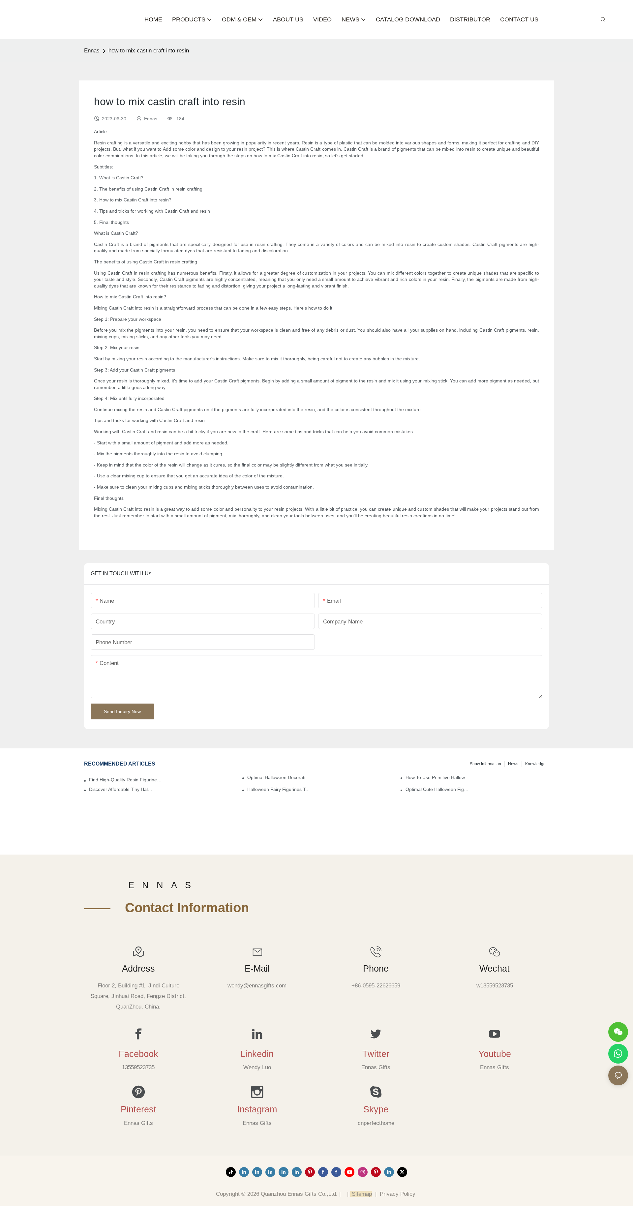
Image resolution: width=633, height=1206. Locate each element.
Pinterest (138, 1109)
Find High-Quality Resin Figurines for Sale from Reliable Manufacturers (126, 779)
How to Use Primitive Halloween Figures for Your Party (437, 777)
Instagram (257, 1109)
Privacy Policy (397, 1194)
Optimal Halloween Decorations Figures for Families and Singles (279, 777)
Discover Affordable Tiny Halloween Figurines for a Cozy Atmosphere (121, 789)
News (513, 764)
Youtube (494, 1054)
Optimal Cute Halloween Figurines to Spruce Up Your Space (437, 789)
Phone (376, 969)
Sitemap (361, 1194)
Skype (375, 1109)
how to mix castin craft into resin (148, 50)
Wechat (494, 969)
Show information (485, 764)
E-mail (257, 969)
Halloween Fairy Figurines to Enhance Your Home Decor (279, 789)
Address (138, 969)
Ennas (92, 50)
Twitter (375, 1054)
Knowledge (535, 764)
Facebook (138, 1054)
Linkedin (257, 1054)
